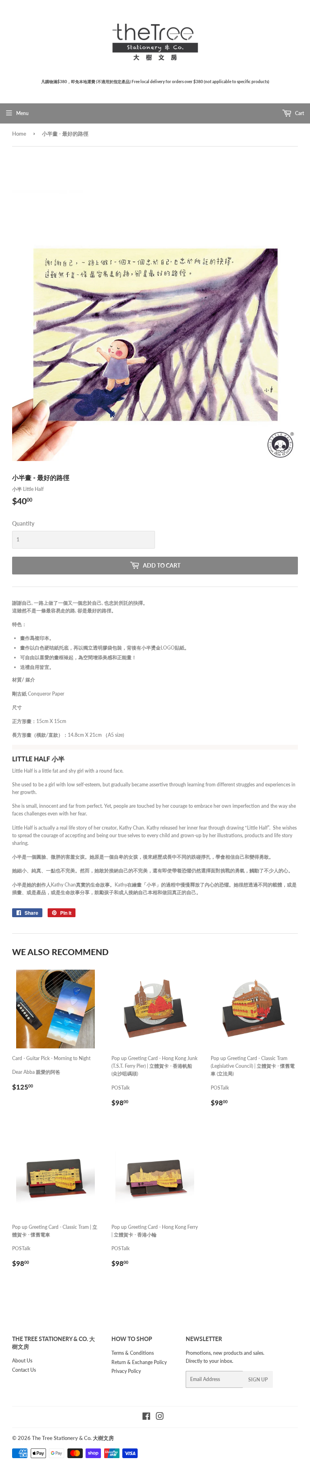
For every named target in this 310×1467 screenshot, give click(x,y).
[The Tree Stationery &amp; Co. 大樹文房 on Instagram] (160, 1418)
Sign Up (258, 1380)
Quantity (23, 523)
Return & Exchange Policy (139, 1362)
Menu (22, 113)
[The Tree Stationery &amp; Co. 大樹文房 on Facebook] (146, 1418)
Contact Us (24, 1370)
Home (19, 133)
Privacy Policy (126, 1371)
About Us (22, 1361)
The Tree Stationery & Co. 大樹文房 (73, 1438)
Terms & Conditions (132, 1353)
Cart (299, 113)
